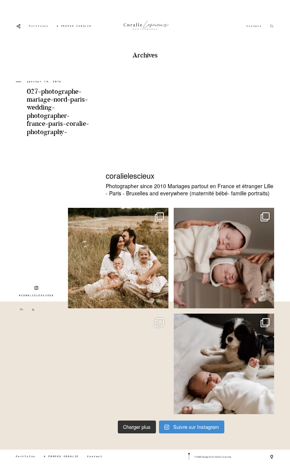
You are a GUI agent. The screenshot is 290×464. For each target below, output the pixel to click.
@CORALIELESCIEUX (36, 295)
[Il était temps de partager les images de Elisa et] (118, 364)
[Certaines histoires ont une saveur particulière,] (224, 258)
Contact (254, 26)
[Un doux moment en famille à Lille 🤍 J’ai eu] (224, 364)
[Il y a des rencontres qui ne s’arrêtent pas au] (118, 258)
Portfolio (39, 26)
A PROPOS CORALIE (74, 26)
